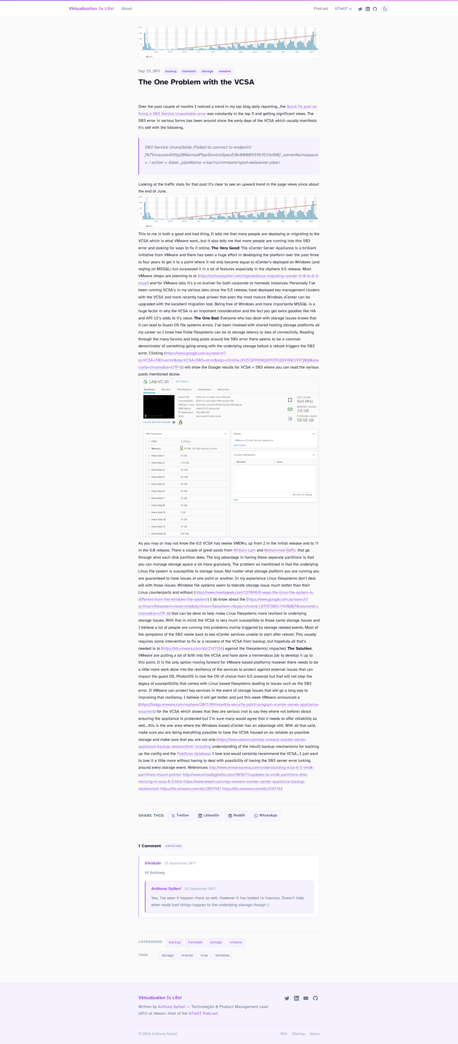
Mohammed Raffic (280, 550)
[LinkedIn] (367, 8)
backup (171, 71)
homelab (189, 71)
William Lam (244, 550)
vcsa (204, 955)
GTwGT (341, 8)
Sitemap (298, 1034)
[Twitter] (360, 8)
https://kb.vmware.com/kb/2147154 (192, 649)
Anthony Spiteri (166, 889)
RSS (284, 1034)
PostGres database (193, 754)
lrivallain (153, 863)
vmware (225, 71)
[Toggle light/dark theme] (385, 9)
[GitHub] (374, 8)
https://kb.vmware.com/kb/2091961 (190, 789)
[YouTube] (306, 998)
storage (207, 71)
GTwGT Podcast (203, 1013)
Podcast (321, 8)
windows (222, 955)
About (126, 8)
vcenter (187, 955)
